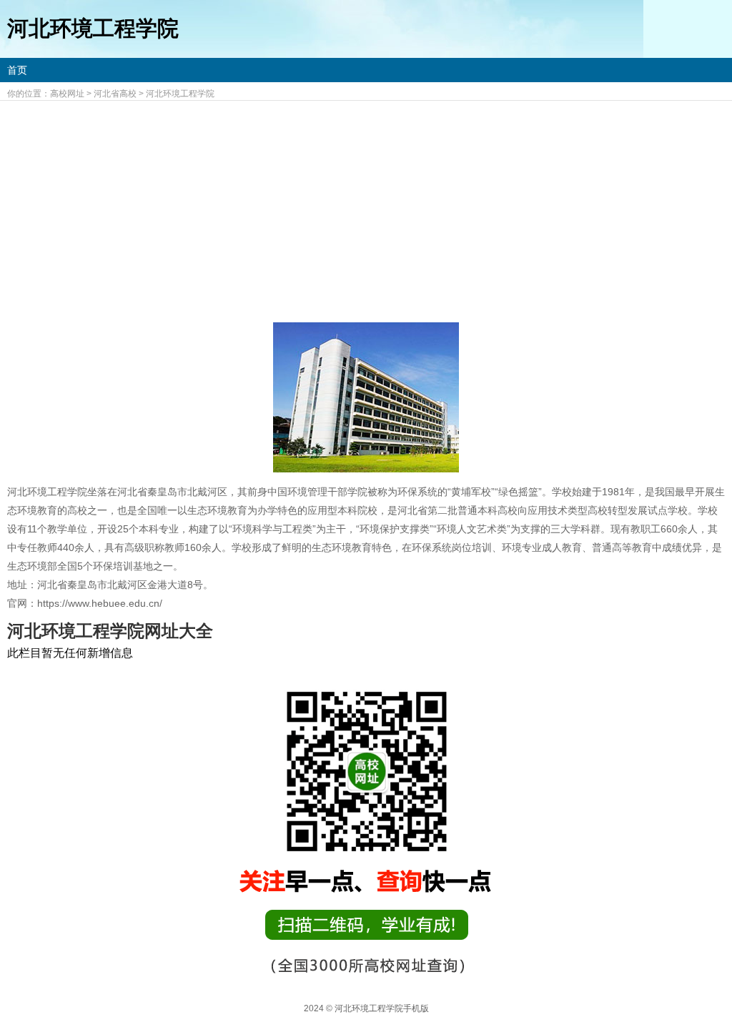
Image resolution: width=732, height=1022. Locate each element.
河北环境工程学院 (180, 94)
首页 (17, 70)
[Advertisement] (366, 208)
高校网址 (67, 94)
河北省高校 (115, 94)
